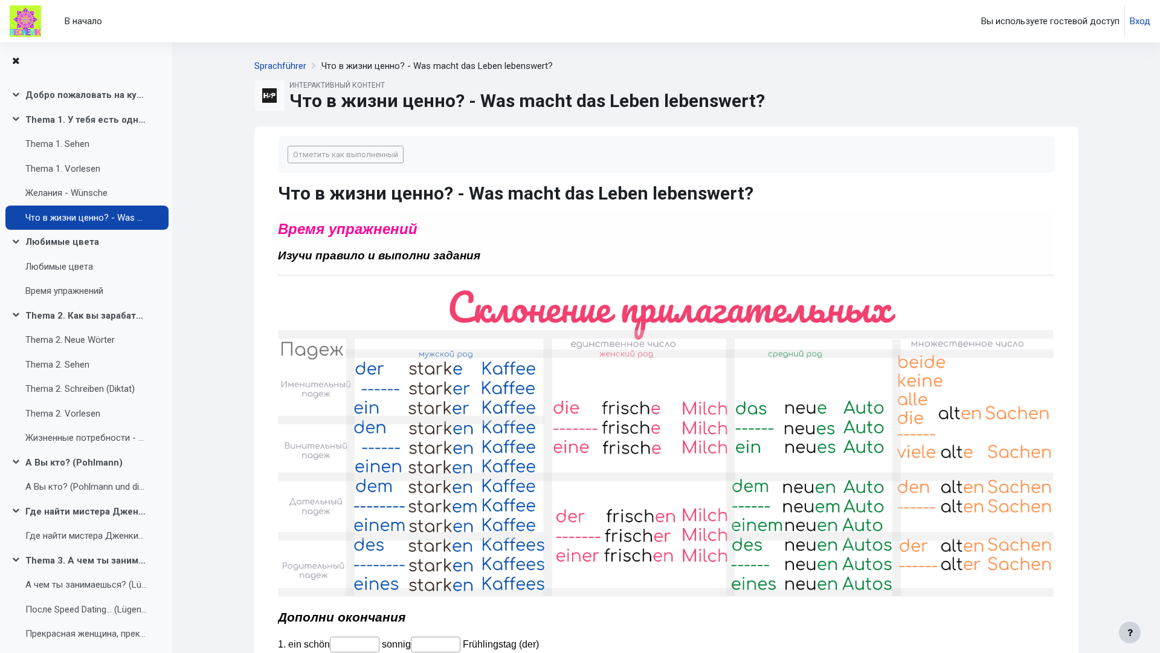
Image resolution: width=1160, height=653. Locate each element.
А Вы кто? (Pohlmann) (74, 462)
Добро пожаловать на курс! (86, 94)
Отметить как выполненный (345, 154)
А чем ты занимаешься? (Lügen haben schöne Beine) (86, 584)
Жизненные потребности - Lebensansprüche (86, 437)
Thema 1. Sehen (57, 143)
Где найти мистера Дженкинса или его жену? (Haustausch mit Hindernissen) (86, 535)
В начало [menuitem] (83, 21)
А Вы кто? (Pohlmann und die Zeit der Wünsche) (86, 486)
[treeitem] (86, 95)
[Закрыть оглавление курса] (15, 61)
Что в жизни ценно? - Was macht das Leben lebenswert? (86, 217)
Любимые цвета (62, 241)
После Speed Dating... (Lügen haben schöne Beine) (86, 609)
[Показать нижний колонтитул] (1130, 632)
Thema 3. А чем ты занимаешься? (86, 560)
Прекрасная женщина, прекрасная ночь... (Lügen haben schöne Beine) (86, 633)
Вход (1140, 21)
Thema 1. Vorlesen (62, 168)
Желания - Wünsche (66, 192)
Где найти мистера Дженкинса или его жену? (86, 511)
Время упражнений (64, 290)
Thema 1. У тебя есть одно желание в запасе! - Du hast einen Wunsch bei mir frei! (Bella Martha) (86, 119)
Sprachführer (280, 65)
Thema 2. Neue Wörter (70, 339)
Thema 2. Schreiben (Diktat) (80, 388)
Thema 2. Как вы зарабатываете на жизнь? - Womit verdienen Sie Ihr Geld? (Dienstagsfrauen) (86, 315)
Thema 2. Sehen (57, 364)
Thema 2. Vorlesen (62, 413)
